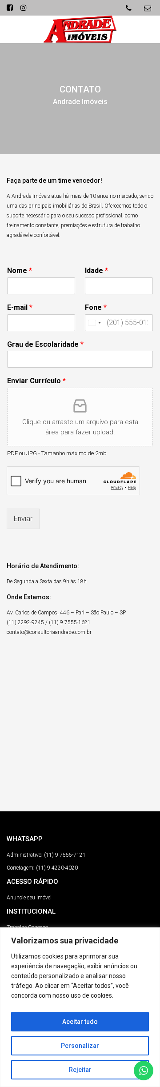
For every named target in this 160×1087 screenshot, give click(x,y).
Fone (96, 307)
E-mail (19, 307)
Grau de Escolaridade (45, 344)
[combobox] (94, 322)
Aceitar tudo (80, 1021)
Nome (19, 270)
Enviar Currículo (36, 381)
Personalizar (80, 1045)
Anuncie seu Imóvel (29, 897)
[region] (80, 1007)
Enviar (23, 518)
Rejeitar (80, 1069)
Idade (96, 270)
